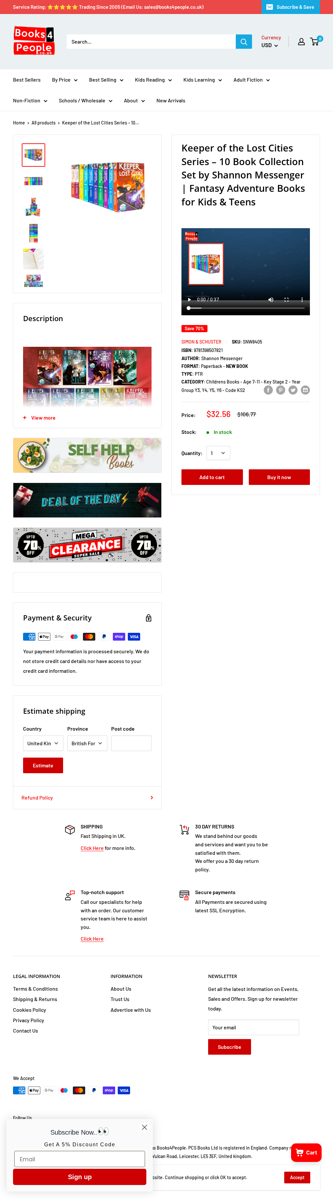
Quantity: (192, 453)
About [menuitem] (131, 100)
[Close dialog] (144, 1127)
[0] (315, 42)
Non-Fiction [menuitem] (26, 100)
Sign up (80, 1176)
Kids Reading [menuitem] (150, 79)
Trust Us (120, 999)
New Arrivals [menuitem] (170, 100)
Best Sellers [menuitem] (27, 79)
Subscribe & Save (295, 7)
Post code (123, 728)
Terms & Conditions (35, 988)
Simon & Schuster (201, 342)
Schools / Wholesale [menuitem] (82, 100)
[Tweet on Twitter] (293, 390)
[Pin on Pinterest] (280, 390)
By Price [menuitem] (61, 79)
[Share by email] (305, 390)
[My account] (301, 41)
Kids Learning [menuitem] (199, 79)
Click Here (92, 848)
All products (44, 122)
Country (32, 728)
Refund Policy (37, 797)
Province (77, 728)
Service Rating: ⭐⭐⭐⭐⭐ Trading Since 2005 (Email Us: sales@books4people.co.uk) (108, 7)
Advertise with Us (131, 1010)
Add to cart (212, 477)
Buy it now (279, 477)
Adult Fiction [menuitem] (248, 79)
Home (19, 122)
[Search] (244, 41)
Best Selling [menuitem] (102, 79)
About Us (121, 988)
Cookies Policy (29, 1010)
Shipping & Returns (35, 999)
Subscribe (229, 1047)
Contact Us (25, 1030)
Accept (297, 1177)
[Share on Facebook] (268, 390)
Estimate (43, 765)
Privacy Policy (28, 1020)
